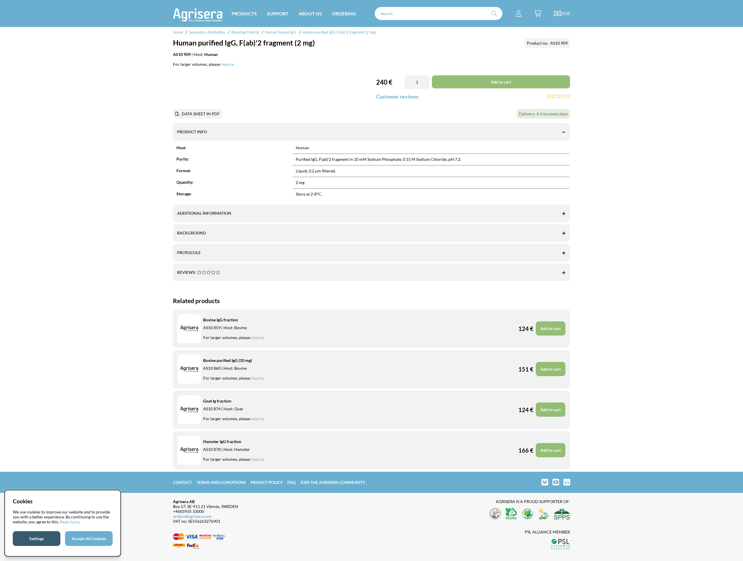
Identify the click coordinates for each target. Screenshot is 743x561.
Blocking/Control (245, 32)
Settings (36, 538)
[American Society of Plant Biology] (495, 514)
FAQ (291, 482)
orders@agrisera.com (192, 516)
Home (178, 32)
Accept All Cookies (89, 538)
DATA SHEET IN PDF (201, 113)
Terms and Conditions (221, 482)
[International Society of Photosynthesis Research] (543, 514)
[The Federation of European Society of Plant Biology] (511, 514)
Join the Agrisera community (332, 482)
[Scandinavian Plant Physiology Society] (562, 514)
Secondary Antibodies (207, 32)
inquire (227, 64)
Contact (182, 482)
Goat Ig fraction (217, 400)
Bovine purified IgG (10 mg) (227, 360)
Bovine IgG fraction (220, 319)
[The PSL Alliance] (560, 544)
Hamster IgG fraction (222, 441)
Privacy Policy (266, 482)
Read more (69, 521)
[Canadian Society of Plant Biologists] (527, 514)
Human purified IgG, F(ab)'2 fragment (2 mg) (339, 32)
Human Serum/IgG (280, 32)
